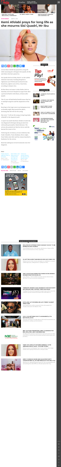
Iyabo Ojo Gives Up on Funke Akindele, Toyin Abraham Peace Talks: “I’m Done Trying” (37, 345)
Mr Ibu (19, 170)
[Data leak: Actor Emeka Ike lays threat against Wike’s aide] (11, 313)
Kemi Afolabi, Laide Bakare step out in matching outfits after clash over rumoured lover (15, 156)
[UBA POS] (44, 86)
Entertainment (5, 18)
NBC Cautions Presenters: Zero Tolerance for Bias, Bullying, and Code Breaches (38, 331)
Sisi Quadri (25, 170)
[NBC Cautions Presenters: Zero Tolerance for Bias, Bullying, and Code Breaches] (11, 341)
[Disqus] (16, 217)
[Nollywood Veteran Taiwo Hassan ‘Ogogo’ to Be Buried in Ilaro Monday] (11, 256)
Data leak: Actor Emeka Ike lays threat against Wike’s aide (38, 302)
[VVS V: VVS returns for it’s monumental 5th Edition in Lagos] (11, 327)
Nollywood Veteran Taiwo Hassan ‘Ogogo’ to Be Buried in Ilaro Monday (39, 245)
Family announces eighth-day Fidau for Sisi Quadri (5, 155)
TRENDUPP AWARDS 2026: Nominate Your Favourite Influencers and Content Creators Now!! (39, 288)
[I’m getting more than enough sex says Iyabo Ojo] (11, 270)
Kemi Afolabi (13, 170)
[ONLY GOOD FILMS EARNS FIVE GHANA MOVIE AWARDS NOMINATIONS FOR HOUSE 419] (11, 284)
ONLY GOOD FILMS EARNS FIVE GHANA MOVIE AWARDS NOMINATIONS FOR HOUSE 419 (39, 274)
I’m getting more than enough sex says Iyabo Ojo (39, 259)
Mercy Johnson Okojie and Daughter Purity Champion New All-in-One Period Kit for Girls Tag (39, 360)
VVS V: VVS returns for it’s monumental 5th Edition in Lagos (37, 317)
